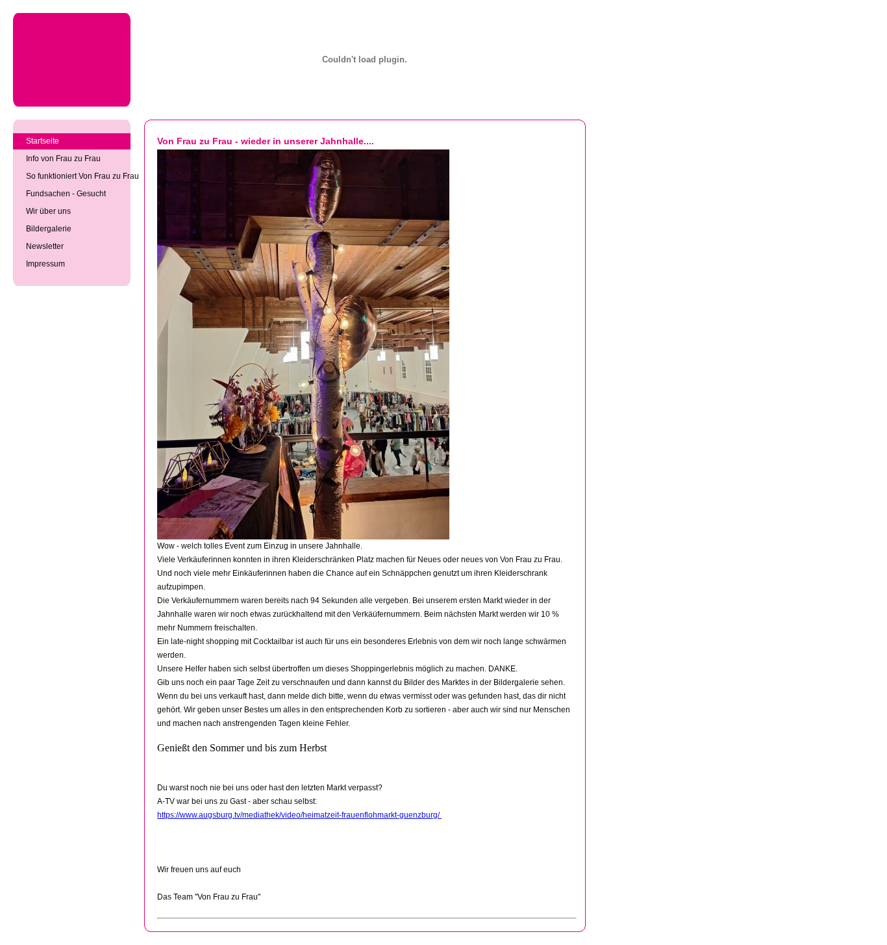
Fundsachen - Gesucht (66, 193)
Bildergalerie (48, 228)
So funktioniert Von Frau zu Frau (78, 176)
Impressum (45, 263)
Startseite (42, 141)
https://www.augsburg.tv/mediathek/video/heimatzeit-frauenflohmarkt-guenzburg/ (299, 815)
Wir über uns (48, 211)
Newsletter (45, 246)
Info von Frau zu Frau (63, 158)
